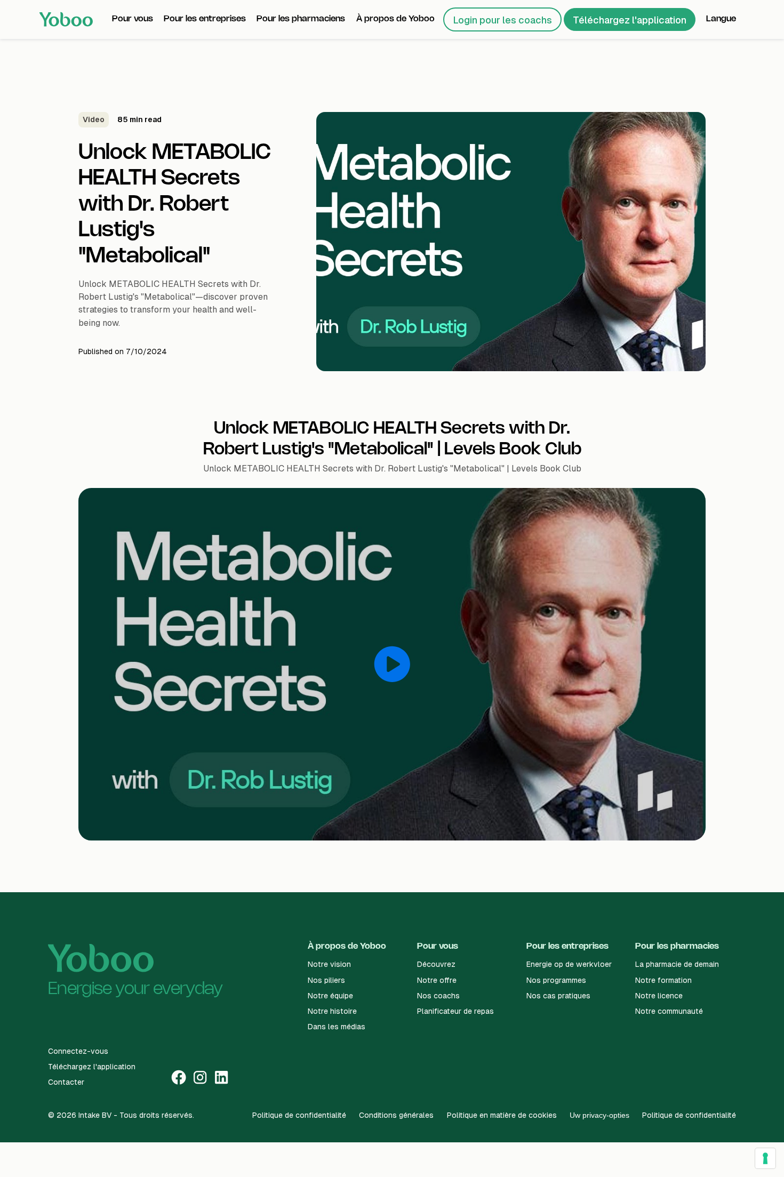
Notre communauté (669, 1011)
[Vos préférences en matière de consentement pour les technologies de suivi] (765, 1158)
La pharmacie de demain (677, 964)
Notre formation (663, 980)
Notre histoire (332, 1011)
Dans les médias (336, 1026)
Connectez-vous (78, 1051)
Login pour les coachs (502, 20)
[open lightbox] (392, 664)
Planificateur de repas (455, 1011)
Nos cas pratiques (558, 995)
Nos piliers (326, 980)
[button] (132, 19)
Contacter (66, 1082)
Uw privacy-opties (599, 1115)
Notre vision (329, 964)
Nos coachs (438, 995)
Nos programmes (556, 980)
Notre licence (659, 995)
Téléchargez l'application (629, 20)
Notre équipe (330, 995)
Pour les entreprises (567, 946)
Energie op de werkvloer (569, 964)
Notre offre (437, 980)
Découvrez (436, 964)
